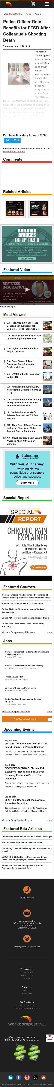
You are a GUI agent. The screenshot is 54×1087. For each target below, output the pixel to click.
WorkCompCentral (13, 13)
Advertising (27, 993)
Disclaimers (27, 978)
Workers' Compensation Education (18, 632)
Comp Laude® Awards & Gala (27, 1008)
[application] (27, 290)
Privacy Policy (27, 975)
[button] (27, 289)
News (29, 13)
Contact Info (27, 990)
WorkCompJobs (27, 1005)
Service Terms (27, 972)
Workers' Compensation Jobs (16, 711)
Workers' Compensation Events (17, 820)
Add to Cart (12, 140)
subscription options (14, 151)
